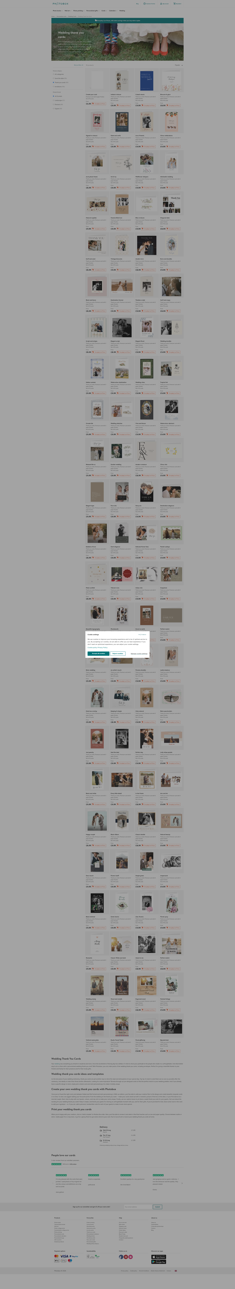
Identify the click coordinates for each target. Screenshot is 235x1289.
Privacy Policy (102, 647)
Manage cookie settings (139, 654)
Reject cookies (118, 653)
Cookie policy (92, 647)
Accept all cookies (98, 653)
